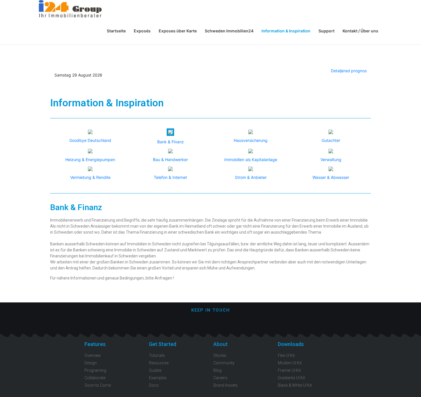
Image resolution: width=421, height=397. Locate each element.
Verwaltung (330, 159)
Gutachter (331, 140)
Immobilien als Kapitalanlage (250, 159)
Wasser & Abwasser (330, 177)
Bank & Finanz (170, 141)
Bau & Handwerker (170, 159)
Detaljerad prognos (349, 70)
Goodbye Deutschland (90, 140)
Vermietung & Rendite (90, 177)
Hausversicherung (250, 140)
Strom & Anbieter (251, 177)
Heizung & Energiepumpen (90, 159)
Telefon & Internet (170, 177)
